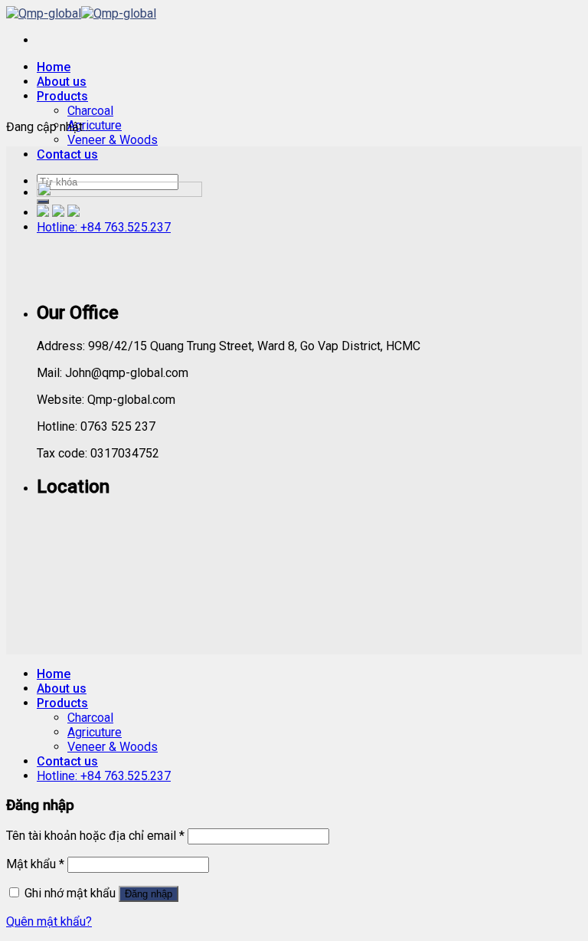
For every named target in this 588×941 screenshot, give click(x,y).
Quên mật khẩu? (49, 921)
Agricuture (94, 125)
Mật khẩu (35, 864)
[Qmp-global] (81, 13)
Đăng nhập (148, 894)
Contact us (67, 154)
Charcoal (90, 110)
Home (53, 67)
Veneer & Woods (112, 140)
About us (62, 81)
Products (62, 96)
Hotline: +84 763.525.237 (104, 776)
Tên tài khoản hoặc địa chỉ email (95, 835)
